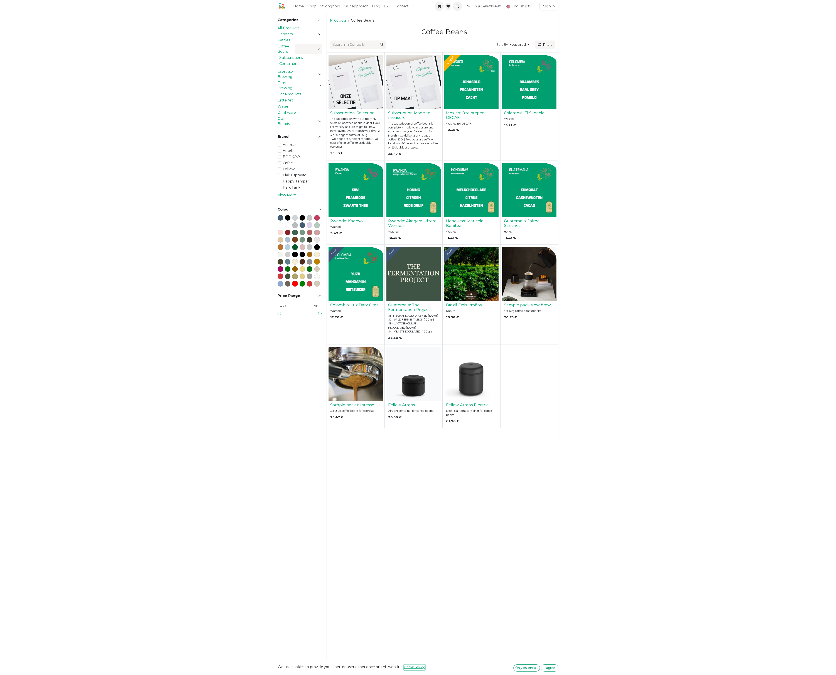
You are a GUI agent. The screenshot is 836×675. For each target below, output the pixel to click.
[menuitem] (299, 6)
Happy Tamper (296, 181)
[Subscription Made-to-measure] (413, 82)
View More (287, 195)
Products (338, 20)
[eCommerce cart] (439, 6)
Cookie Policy (414, 667)
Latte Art (285, 100)
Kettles (284, 40)
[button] (457, 6)
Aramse (289, 145)
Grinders (285, 34)
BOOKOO (291, 157)
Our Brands (284, 121)
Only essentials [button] (526, 668)
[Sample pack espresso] (356, 374)
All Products (288, 28)
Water (283, 106)
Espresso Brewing (285, 74)
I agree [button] (549, 668)
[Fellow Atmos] (413, 374)
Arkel (287, 151)
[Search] (381, 44)
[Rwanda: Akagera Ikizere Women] (413, 190)
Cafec (288, 163)
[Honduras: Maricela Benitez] (471, 190)
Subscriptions (291, 58)
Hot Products (289, 94)
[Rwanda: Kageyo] (356, 190)
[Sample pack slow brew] (529, 274)
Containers (288, 64)
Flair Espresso (294, 175)
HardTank (291, 187)
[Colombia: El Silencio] (529, 82)
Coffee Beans (283, 49)
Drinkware (287, 112)
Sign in (549, 6)
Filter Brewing (285, 85)
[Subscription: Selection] (356, 82)
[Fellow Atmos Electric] (471, 374)
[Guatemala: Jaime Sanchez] (529, 190)
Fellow (289, 169)
